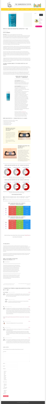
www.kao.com (24, 111)
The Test (22, 9)
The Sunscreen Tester (23, 4)
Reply (29, 292)
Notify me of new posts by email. (5, 392)
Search (35, 13)
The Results (27, 9)
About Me (32, 9)
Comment (4, 352)
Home (8, 9)
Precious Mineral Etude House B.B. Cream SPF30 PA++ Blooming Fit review (9, 284)
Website (4, 368)
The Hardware (17, 9)
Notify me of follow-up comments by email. (5, 386)
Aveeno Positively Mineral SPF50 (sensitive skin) (24, 284)
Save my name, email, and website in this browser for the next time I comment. (5, 376)
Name (4, 363)
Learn (12, 9)
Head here (27, 235)
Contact (37, 9)
